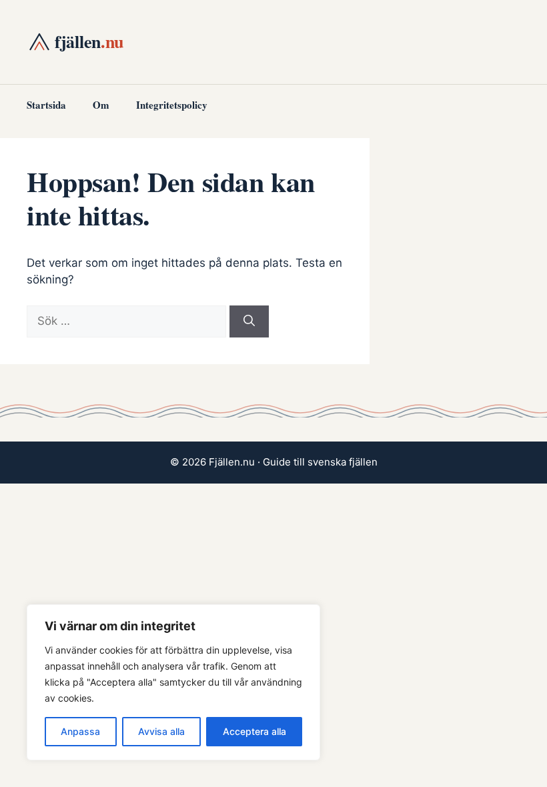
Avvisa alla (161, 731)
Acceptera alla (254, 731)
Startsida (46, 104)
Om (101, 104)
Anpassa (80, 731)
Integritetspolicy (171, 104)
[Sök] (249, 321)
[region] (173, 682)
